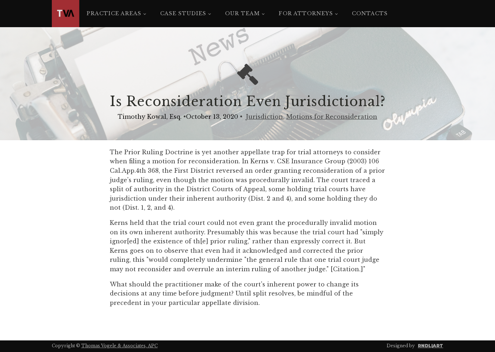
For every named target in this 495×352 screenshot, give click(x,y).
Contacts (370, 13)
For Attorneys (306, 13)
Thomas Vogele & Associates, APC (119, 345)
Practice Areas (114, 13)
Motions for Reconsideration (331, 116)
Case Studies (183, 13)
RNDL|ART (430, 345)
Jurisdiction (264, 116)
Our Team (242, 13)
